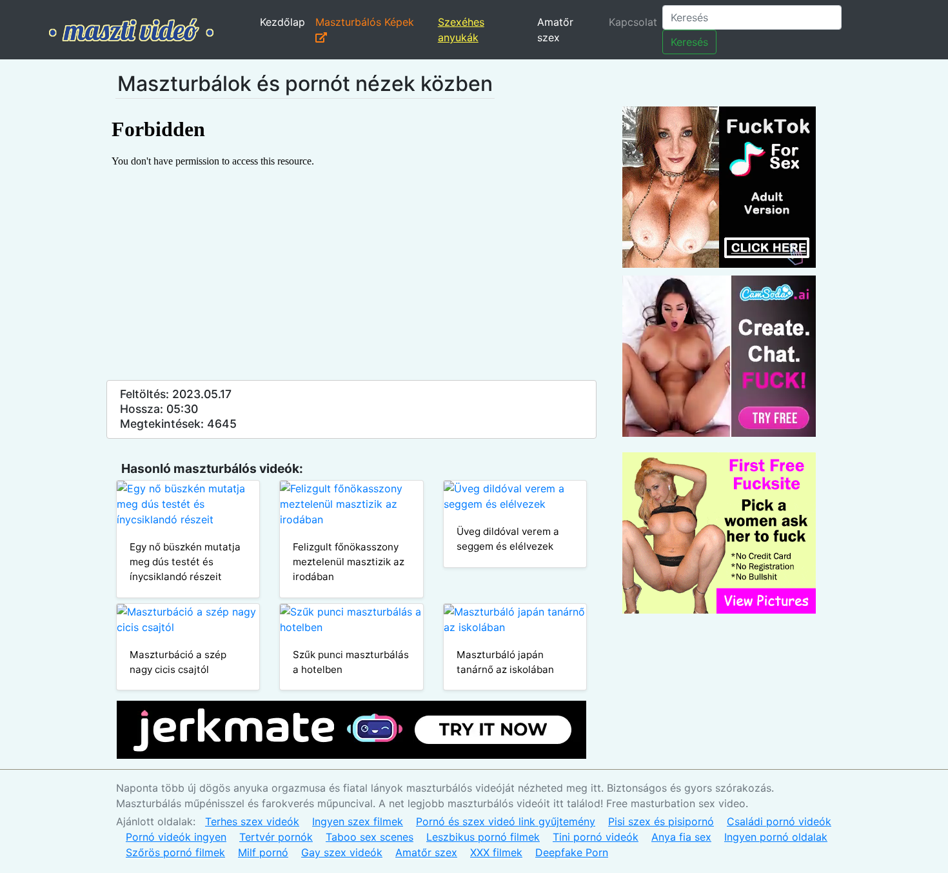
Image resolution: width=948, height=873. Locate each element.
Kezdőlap (282, 21)
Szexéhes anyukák (461, 29)
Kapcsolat (633, 21)
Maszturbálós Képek (364, 21)
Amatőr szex (555, 29)
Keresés (689, 41)
